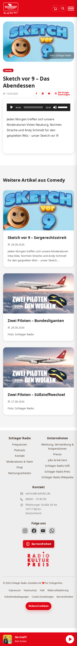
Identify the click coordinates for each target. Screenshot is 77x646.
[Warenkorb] (55, 8)
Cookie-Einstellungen (43, 596)
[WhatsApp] (52, 530)
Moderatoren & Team (19, 461)
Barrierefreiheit (41, 544)
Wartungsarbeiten (19, 473)
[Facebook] (34, 530)
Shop (19, 467)
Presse (57, 454)
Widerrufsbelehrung (57, 590)
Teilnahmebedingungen (16, 596)
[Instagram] (25, 530)
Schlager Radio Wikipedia (57, 477)
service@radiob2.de (37, 493)
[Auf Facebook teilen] (36, 93)
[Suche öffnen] (63, 8)
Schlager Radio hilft (57, 466)
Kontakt (19, 456)
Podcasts (19, 450)
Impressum (15, 590)
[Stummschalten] (55, 107)
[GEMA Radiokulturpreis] (38, 559)
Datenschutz (30, 590)
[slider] (63, 107)
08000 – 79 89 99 (35, 499)
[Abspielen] (70, 639)
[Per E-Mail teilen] (49, 93)
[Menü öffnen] (71, 8)
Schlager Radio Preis (57, 471)
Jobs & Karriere (57, 460)
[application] (38, 107)
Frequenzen (19, 444)
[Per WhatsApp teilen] (43, 93)
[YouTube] (43, 530)
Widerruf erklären (39, 606)
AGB (42, 590)
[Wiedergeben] (11, 107)
